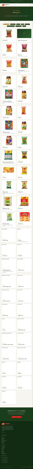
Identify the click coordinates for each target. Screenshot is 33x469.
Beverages (3, 447)
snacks (18, 24)
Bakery (3, 452)
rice (22, 24)
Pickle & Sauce (4, 453)
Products (3, 439)
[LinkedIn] (17, 2)
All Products (6, 24)
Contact (3, 441)
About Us (3, 438)
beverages (13, 24)
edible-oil (27, 24)
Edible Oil (3, 451)
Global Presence (4, 440)
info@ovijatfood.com (5, 462)
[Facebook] (15, 2)
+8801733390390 (5, 460)
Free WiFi (3, 442)
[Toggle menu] (30, 5)
